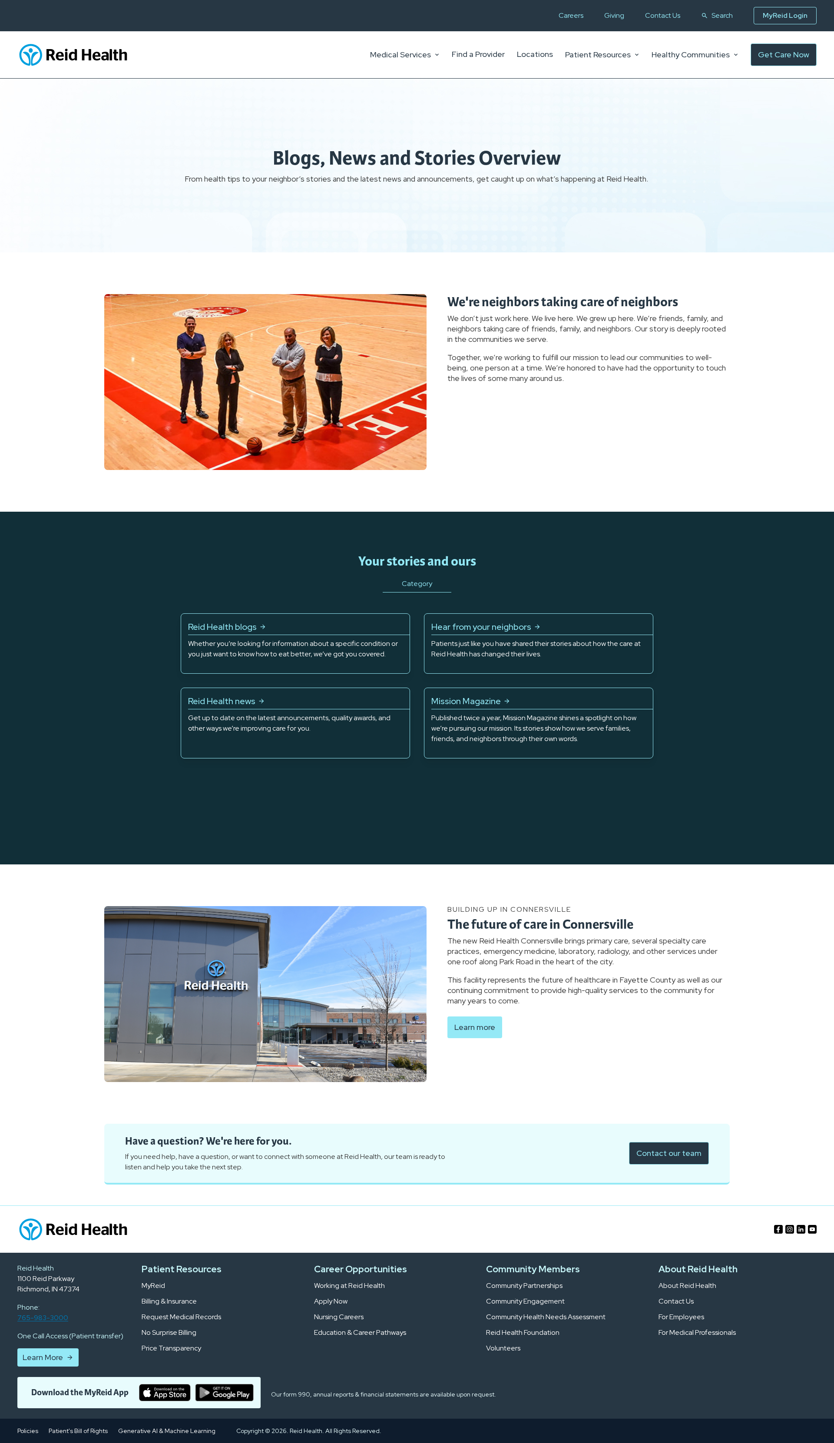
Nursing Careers (339, 1317)
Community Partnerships (524, 1285)
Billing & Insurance (169, 1301)
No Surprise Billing (169, 1332)
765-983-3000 (42, 1317)
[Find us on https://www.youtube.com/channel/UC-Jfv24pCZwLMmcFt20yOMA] (812, 1229)
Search (722, 15)
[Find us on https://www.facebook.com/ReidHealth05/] (778, 1229)
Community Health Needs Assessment (546, 1317)
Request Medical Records (181, 1317)
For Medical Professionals (697, 1332)
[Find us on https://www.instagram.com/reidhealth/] (789, 1229)
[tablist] (417, 594)
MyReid (153, 1285)
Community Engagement (525, 1301)
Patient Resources (598, 55)
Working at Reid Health (349, 1285)
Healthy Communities (691, 55)
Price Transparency (171, 1348)
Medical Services (400, 55)
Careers (571, 15)
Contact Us (662, 15)
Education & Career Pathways (360, 1332)
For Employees (681, 1317)
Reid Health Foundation (522, 1332)
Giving (614, 15)
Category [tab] (417, 583)
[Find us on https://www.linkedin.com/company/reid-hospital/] (801, 1229)
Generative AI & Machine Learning (166, 1431)
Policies (27, 1431)
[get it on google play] (224, 1392)
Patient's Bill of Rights (78, 1431)
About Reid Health (687, 1285)
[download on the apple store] (165, 1392)
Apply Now (331, 1301)
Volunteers (503, 1348)
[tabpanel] (417, 685)
